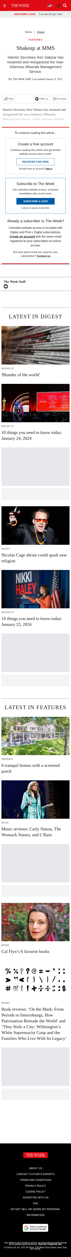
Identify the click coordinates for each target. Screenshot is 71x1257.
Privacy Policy (35, 1185)
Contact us (43, 255)
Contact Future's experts (35, 1174)
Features (35, 40)
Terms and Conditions (35, 1179)
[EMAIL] (7, 286)
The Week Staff (22, 79)
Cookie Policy (36, 1191)
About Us (35, 1168)
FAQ (35, 1203)
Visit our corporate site (50, 1244)
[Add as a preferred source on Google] (35, 1228)
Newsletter (62, 99)
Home (28, 31)
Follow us (44, 99)
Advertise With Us (35, 1197)
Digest (40, 31)
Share (11, 99)
